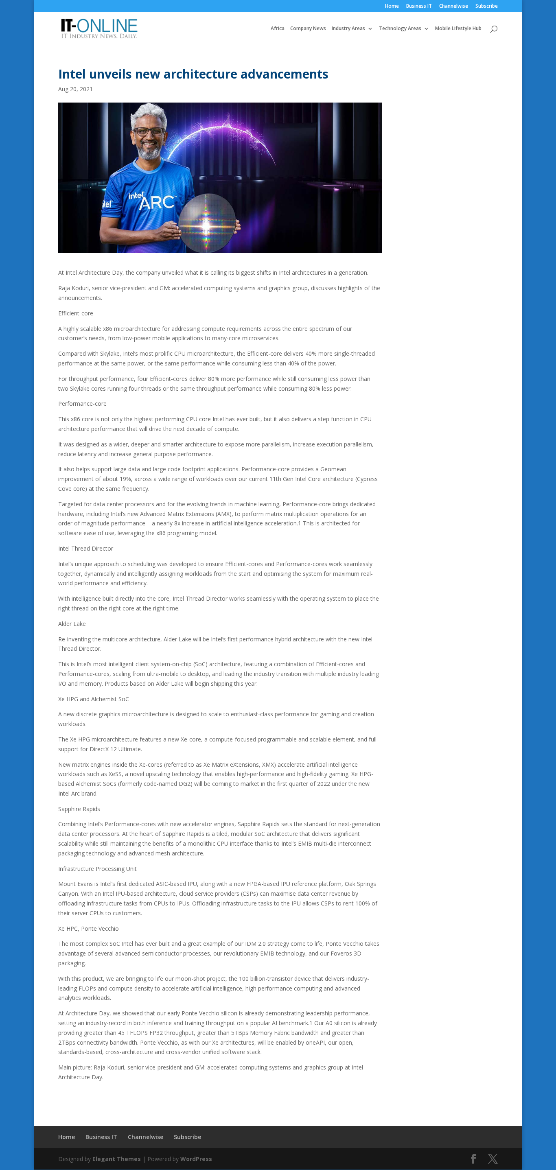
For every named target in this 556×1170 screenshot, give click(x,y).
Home (392, 6)
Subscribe (486, 6)
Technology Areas (400, 29)
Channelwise (453, 6)
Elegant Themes (116, 1159)
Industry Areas (348, 29)
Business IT (419, 6)
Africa (278, 29)
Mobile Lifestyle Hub (458, 29)
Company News (308, 29)
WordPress (196, 1159)
